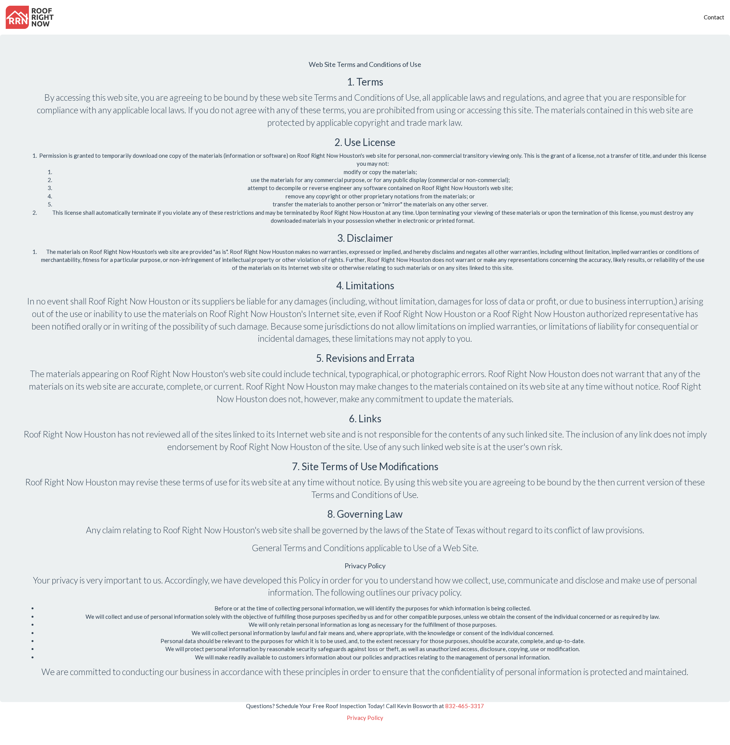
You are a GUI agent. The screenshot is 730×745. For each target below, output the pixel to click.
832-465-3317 (464, 705)
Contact (714, 17)
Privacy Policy (365, 717)
